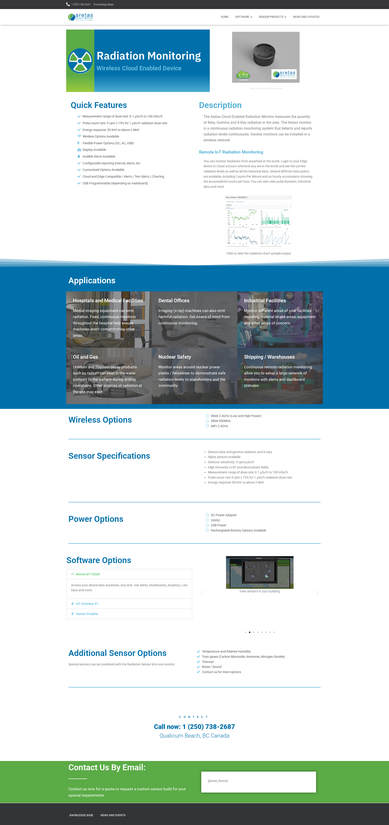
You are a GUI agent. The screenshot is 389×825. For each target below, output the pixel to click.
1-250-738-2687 (81, 4)
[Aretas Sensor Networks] (80, 17)
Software (242, 16)
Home (224, 16)
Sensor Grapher (87, 614)
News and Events (113, 815)
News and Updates (306, 16)
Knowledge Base (103, 4)
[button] (129, 574)
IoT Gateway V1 (87, 603)
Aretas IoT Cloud (88, 574)
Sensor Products (271, 16)
